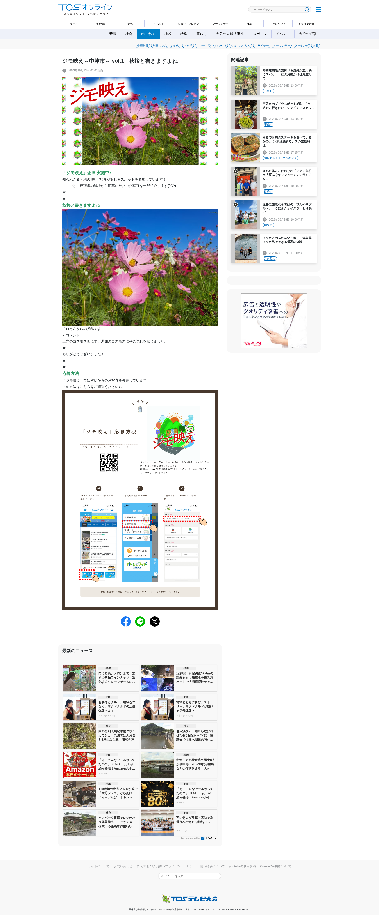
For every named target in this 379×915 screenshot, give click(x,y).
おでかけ (220, 45)
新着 (112, 34)
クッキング (301, 45)
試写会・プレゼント (190, 23)
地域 (167, 34)
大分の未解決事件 (230, 34)
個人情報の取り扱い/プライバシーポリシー (166, 866)
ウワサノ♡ (204, 45)
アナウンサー (220, 23)
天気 (130, 23)
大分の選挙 (307, 34)
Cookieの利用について (275, 866)
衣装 (315, 45)
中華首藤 (142, 45)
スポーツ (260, 34)
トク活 (188, 45)
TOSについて (278, 23)
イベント (159, 23)
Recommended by (191, 838)
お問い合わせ (123, 866)
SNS (249, 23)
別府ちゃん (160, 45)
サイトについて (98, 866)
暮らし (201, 34)
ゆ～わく (148, 34)
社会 (128, 34)
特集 (183, 34)
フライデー (262, 45)
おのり (175, 45)
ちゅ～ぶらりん (240, 45)
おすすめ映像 (307, 23)
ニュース (72, 23)
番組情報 (101, 23)
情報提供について (212, 866)
